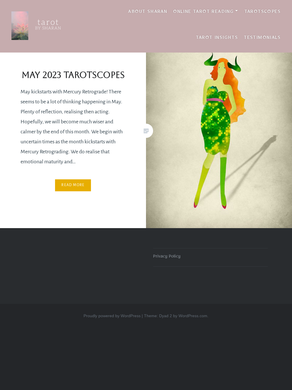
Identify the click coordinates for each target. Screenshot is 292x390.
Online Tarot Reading (203, 12)
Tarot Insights (217, 38)
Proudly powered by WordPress (112, 315)
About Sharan (147, 12)
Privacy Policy (167, 257)
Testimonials (262, 38)
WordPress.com (193, 315)
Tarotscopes (262, 12)
